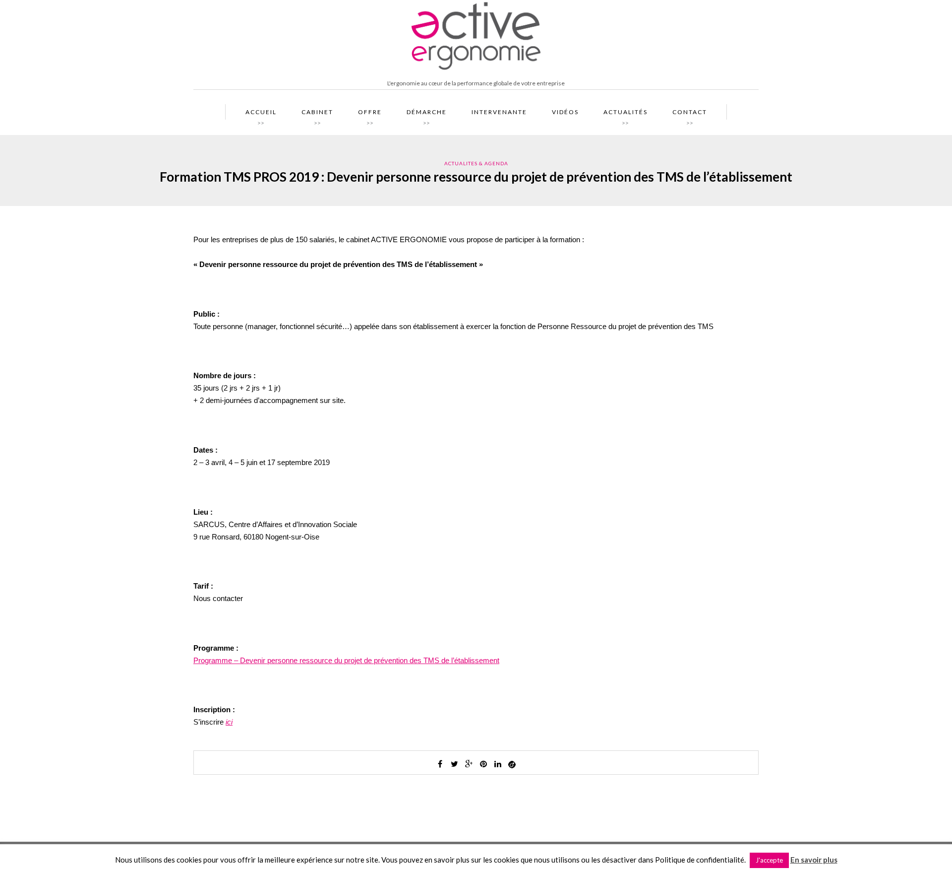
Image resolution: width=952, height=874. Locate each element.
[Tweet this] (455, 764)
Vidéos (565, 112)
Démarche (427, 114)
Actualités (625, 114)
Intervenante (499, 112)
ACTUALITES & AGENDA (476, 163)
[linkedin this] (498, 764)
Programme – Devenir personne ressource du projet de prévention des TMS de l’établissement (346, 660)
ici (229, 722)
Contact (689, 114)
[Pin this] (483, 764)
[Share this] (440, 764)
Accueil (261, 114)
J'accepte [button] (769, 860)
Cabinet (317, 114)
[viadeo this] (512, 764)
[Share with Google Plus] (469, 764)
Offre (370, 114)
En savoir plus (813, 859)
